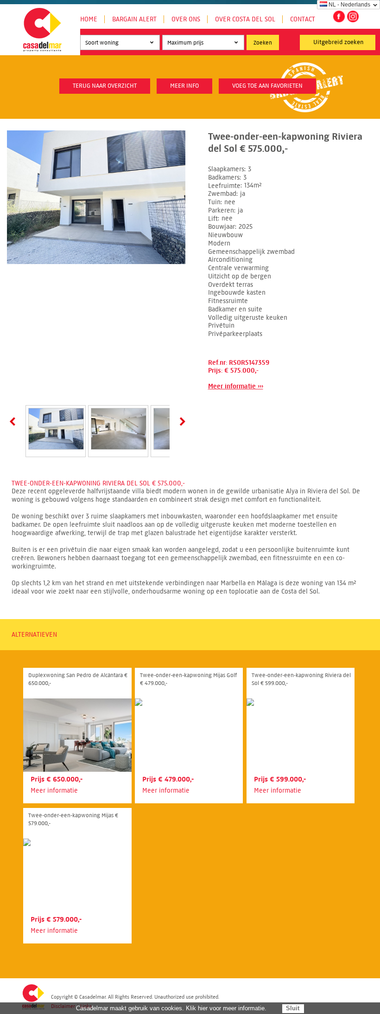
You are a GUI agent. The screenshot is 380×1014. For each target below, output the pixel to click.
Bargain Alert (134, 19)
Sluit (292, 1008)
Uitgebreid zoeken (338, 42)
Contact (302, 19)
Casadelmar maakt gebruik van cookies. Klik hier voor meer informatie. (171, 1008)
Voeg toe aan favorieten (267, 86)
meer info (184, 86)
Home (88, 19)
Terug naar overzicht (105, 86)
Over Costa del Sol (245, 19)
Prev (14, 421)
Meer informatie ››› (235, 386)
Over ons (185, 19)
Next (180, 421)
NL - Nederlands (349, 4)
